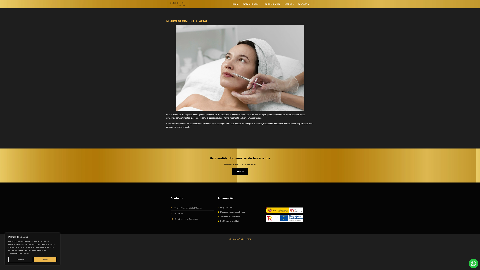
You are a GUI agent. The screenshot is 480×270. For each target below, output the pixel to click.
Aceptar (45, 259)
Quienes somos (272, 4)
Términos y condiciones (230, 216)
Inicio (235, 4)
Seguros (289, 4)
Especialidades (251, 4)
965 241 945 (179, 213)
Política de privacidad (229, 221)
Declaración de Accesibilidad (232, 212)
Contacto (303, 4)
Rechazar (20, 259)
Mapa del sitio (226, 207)
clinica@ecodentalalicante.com (186, 219)
